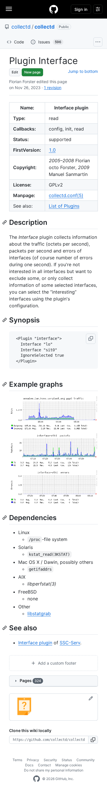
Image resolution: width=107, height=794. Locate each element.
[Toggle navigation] (9, 9)
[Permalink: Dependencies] (5, 518)
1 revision (52, 87)
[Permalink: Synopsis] (5, 320)
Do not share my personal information (53, 770)
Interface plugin (35, 642)
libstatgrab (39, 613)
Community (85, 760)
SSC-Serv (70, 642)
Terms (17, 760)
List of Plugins (64, 206)
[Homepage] (53, 9)
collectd (21, 27)
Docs (29, 765)
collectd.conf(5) (66, 195)
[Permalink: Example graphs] (5, 384)
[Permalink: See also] (5, 628)
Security (50, 760)
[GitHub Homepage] (36, 779)
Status (67, 760)
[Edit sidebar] (90, 698)
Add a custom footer (56, 663)
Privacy (33, 760)
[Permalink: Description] (5, 222)
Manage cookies (68, 765)
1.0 (52, 150)
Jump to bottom (83, 71)
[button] (91, 339)
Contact (44, 765)
